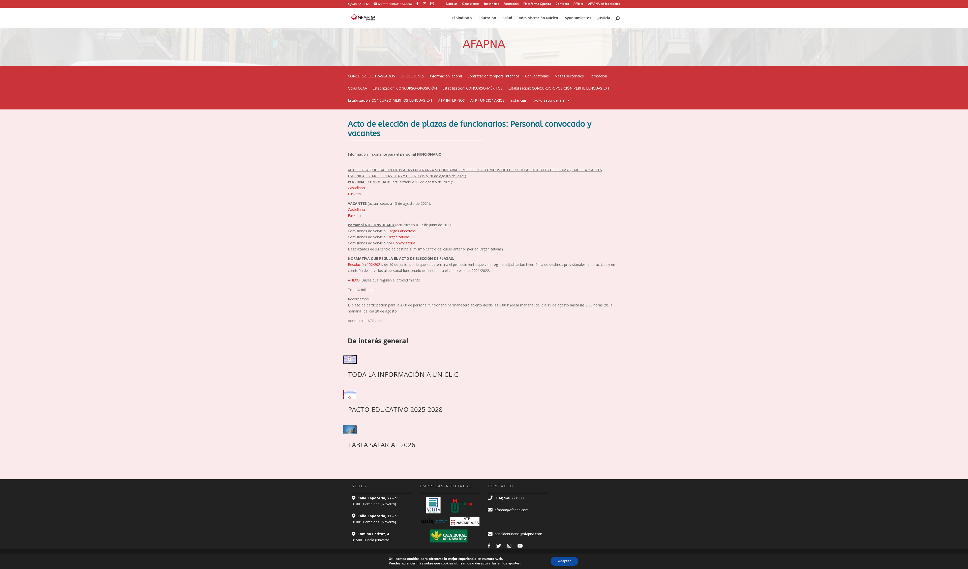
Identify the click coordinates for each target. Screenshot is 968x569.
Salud (507, 18)
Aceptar (564, 561)
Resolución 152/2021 (365, 264)
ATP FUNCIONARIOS (487, 101)
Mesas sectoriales (569, 76)
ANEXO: (354, 280)
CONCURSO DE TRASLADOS (371, 76)
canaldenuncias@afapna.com (518, 533)
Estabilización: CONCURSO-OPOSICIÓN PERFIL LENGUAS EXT (559, 89)
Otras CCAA (357, 89)
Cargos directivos (401, 231)
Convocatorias (537, 76)
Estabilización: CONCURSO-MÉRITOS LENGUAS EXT (390, 101)
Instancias (491, 4)
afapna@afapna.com (511, 509)
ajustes (514, 563)
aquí (378, 320)
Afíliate (578, 4)
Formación (511, 4)
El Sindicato (462, 18)
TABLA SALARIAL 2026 (381, 444)
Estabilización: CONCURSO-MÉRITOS (472, 89)
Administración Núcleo (538, 18)
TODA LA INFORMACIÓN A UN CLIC (403, 374)
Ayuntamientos (578, 18)
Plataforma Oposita (537, 4)
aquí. (372, 289)
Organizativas (398, 237)
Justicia (604, 18)
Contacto (562, 4)
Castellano (356, 187)
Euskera (354, 193)
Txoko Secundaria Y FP (551, 101)
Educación (487, 18)
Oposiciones (470, 4)
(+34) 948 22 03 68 (509, 498)
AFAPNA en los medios (604, 4)
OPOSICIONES (412, 76)
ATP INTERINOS (451, 101)
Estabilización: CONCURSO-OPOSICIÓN (405, 89)
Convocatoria (403, 243)
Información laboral (446, 76)
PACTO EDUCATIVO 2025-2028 (395, 409)
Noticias (452, 4)
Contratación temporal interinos (493, 76)
